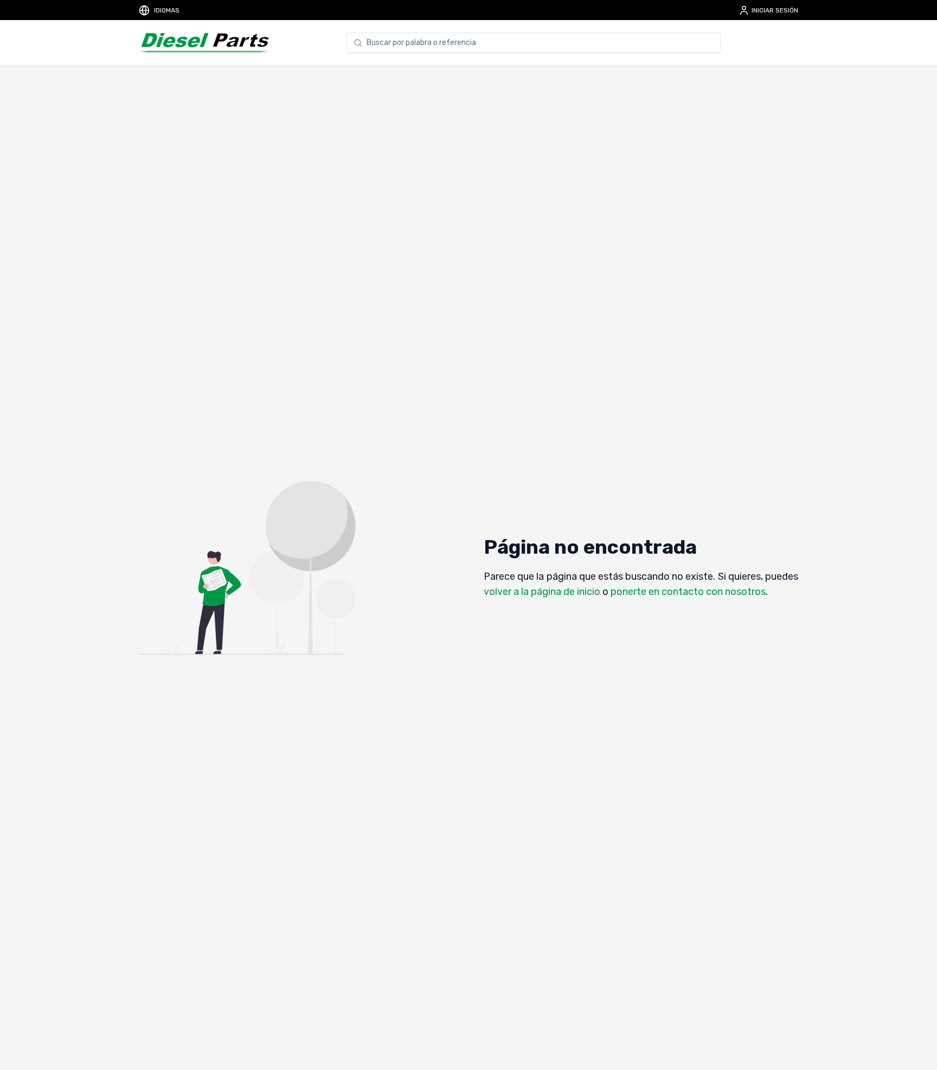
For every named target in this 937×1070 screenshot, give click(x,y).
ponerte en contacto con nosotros (688, 592)
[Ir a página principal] (204, 43)
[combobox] (540, 43)
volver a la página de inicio (542, 592)
